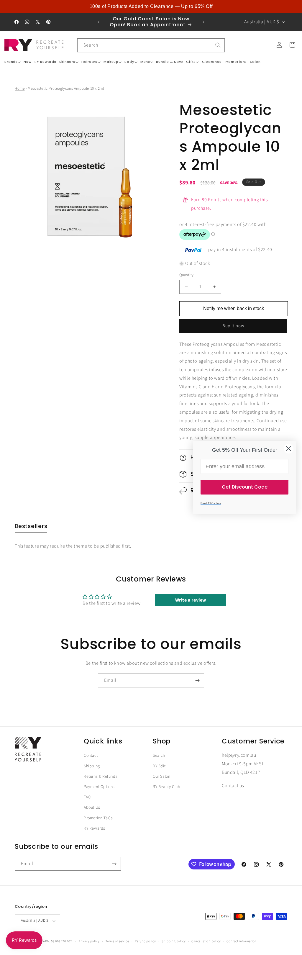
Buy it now (233, 326)
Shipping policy (174, 941)
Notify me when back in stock (233, 308)
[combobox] (151, 45)
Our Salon (161, 776)
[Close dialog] (288, 448)
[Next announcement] (203, 21)
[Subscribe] (197, 680)
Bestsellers (31, 526)
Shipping (92, 766)
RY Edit (159, 766)
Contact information (241, 941)
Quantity (186, 275)
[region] (151, 6)
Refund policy (145, 941)
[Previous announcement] (98, 21)
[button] (12, 62)
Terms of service (117, 941)
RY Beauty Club (166, 787)
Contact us (233, 785)
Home (19, 88)
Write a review (190, 600)
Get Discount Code (244, 487)
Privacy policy (89, 941)
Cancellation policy (206, 941)
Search (159, 756)
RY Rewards (94, 828)
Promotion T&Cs (98, 818)
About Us (92, 807)
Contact (91, 756)
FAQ (87, 797)
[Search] (217, 45)
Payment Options (99, 787)
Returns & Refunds (100, 776)
